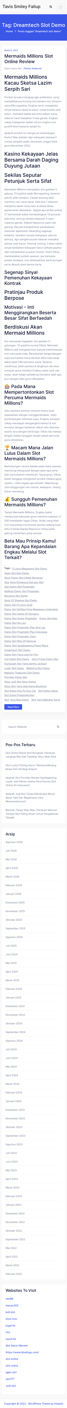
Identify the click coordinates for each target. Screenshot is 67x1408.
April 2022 (12, 1256)
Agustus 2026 (14, 842)
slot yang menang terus (45, 699)
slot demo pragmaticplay (19, 695)
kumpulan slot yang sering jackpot (25, 663)
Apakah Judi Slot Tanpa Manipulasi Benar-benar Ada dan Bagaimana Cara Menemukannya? (31, 797)
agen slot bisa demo (16, 573)
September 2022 (15, 1239)
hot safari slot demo (16, 659)
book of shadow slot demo (20, 600)
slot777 (10, 1379)
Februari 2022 (14, 1273)
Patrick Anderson (33, 68)
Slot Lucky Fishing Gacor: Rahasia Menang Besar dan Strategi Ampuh (31, 767)
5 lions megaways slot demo (29, 568)
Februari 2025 (14, 988)
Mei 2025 (11, 963)
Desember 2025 (15, 902)
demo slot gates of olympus (21, 613)
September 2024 (15, 1032)
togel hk (10, 1325)
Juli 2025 (11, 945)
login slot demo (14, 668)
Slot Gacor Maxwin (17, 1345)
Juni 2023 (12, 1161)
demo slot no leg (15, 623)
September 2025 (15, 928)
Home (9, 31)
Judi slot (11, 1385)
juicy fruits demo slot (44, 659)
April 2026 (12, 868)
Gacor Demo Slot (13, 68)
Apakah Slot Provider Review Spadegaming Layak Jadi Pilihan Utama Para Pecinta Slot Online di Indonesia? (31, 781)
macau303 (12, 1305)
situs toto (11, 1318)
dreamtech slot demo (17, 650)
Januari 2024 (13, 1101)
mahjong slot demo (38, 668)
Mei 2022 (11, 1248)
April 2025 (12, 971)
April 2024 (12, 1075)
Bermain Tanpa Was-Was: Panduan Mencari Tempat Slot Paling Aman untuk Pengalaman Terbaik (32, 813)
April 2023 (12, 1178)
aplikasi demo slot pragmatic (21, 591)
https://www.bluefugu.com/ (22, 1352)
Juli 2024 (11, 1049)
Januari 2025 (13, 997)
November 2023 (15, 1118)
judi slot (10, 1312)
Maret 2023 (12, 1187)
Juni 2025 (12, 954)
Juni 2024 (12, 1058)
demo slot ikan (48, 618)
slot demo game (48, 690)
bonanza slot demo (16, 595)
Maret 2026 (12, 876)
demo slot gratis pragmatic (20, 618)
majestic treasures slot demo (22, 672)
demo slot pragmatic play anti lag (24, 627)
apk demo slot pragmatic (19, 586)
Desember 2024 (15, 1006)
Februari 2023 (14, 1196)
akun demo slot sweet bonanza (23, 577)
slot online (12, 1358)
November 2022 (15, 1222)
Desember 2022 (15, 1213)
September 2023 (15, 1135)
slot (8, 1332)
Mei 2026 (11, 859)
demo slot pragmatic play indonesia (25, 631)
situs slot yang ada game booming (25, 686)
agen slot (11, 1372)
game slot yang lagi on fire (21, 654)
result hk (11, 1338)
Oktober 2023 (14, 1127)
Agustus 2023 (14, 1144)
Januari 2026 (13, 893)
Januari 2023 (13, 1204)
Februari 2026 (14, 885)
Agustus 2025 (14, 937)
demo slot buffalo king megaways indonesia (31, 609)
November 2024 (15, 1014)
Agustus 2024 (14, 1040)
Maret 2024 (12, 1083)
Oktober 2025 (14, 919)
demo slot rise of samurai (20, 641)
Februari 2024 (14, 1092)
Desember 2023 (15, 1109)
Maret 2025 (12, 980)
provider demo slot (15, 677)
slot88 (9, 1298)
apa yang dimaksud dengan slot (24, 582)
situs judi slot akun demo (20, 681)
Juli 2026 (11, 850)
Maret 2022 (12, 1265)
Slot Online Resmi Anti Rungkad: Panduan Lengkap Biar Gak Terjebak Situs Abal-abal (31, 754)
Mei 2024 (11, 1066)
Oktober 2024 (14, 1023)
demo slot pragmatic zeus (20, 636)
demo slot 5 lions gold (18, 604)
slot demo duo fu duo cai (20, 690)
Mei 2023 (11, 1170)
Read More (13, 707)
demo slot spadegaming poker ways (26, 645)
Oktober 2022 (14, 1230)
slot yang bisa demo (16, 699)
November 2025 (15, 911)
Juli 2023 (11, 1153)
